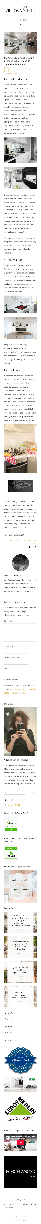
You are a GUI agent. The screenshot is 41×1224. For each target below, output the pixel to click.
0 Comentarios (11, 73)
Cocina (15, 69)
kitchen (22, 540)
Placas (29, 540)
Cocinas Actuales (25, 69)
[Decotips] (8, 69)
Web (6, 668)
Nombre (8, 647)
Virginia (17, 576)
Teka (34, 540)
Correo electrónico (13, 657)
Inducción (14, 540)
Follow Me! (8, 1207)
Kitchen (7, 71)
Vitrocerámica (31, 544)
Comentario (9, 621)
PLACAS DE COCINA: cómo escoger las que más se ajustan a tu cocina (19, 61)
